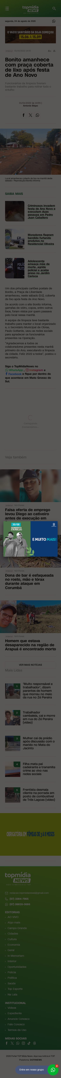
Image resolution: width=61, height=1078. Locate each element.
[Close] (58, 521)
